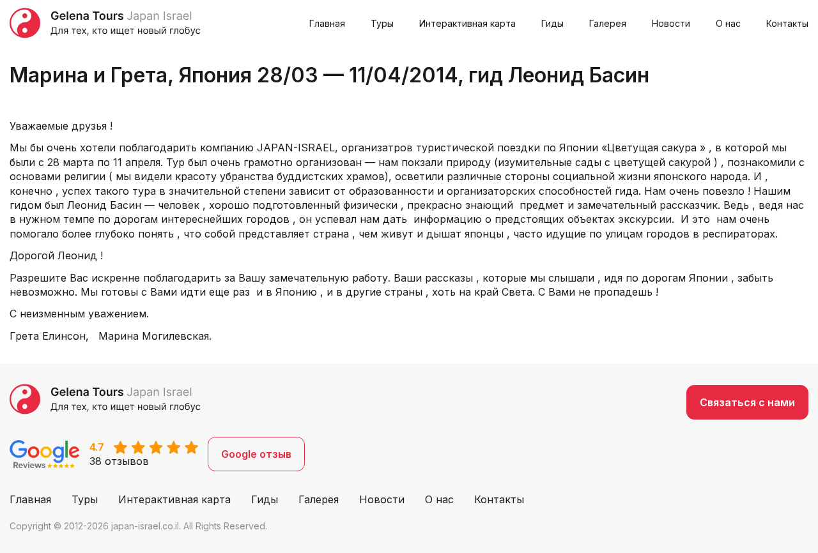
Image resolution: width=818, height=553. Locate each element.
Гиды (552, 23)
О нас (728, 23)
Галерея (607, 23)
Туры (382, 23)
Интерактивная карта (467, 23)
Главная (327, 23)
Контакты (787, 23)
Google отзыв (256, 454)
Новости (671, 23)
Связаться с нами (747, 402)
